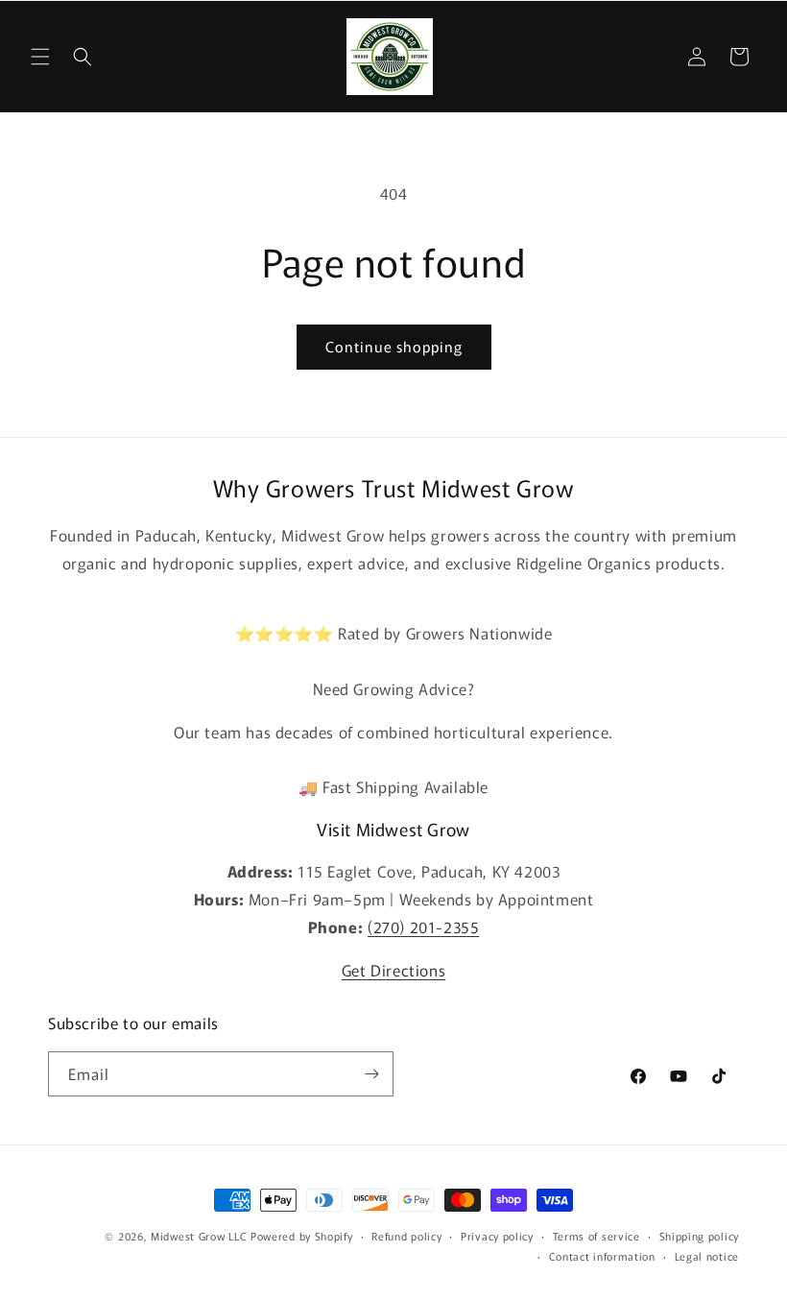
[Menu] (40, 57)
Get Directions (393, 969)
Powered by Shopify (301, 1235)
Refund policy (406, 1235)
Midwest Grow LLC (199, 1235)
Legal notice (707, 1256)
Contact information (602, 1256)
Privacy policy (497, 1235)
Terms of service (596, 1235)
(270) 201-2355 (423, 926)
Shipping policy (699, 1235)
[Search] (82, 57)
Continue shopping (394, 346)
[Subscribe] (371, 1073)
